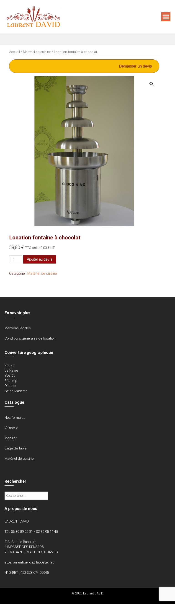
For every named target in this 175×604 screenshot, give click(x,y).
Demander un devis (135, 66)
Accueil (14, 52)
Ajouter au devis (39, 259)
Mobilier (11, 438)
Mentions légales (18, 328)
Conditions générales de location (30, 338)
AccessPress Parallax (102, 598)
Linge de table (16, 448)
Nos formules (15, 418)
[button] (151, 84)
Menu (165, 16)
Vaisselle (11, 428)
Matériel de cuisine (37, 52)
